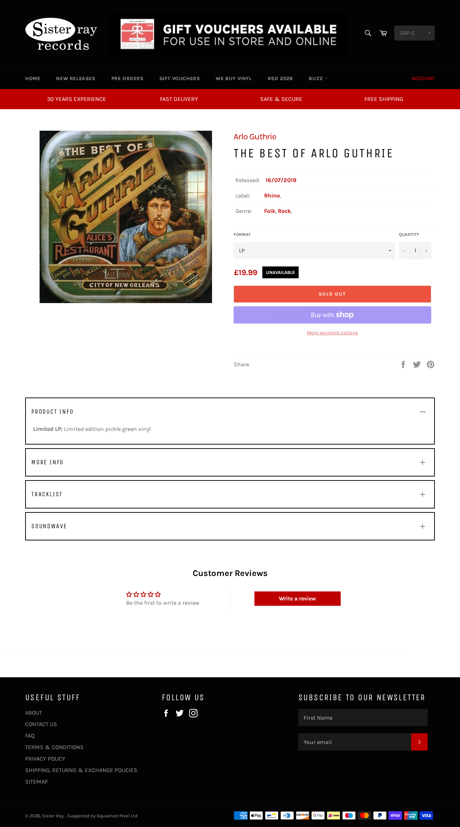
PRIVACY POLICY (45, 758)
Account (423, 78)
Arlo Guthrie (255, 136)
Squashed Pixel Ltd (117, 815)
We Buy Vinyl (234, 78)
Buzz (317, 78)
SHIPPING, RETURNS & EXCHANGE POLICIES (81, 770)
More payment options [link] (332, 333)
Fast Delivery (179, 99)
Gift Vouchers (180, 78)
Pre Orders (127, 78)
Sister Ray (53, 815)
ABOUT (33, 712)
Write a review (297, 598)
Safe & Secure (281, 99)
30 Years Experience (76, 99)
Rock (284, 211)
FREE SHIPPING (383, 99)
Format (242, 234)
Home (32, 78)
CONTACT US (41, 724)
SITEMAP (36, 781)
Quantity (409, 234)
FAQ (29, 735)
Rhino (272, 195)
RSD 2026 (280, 78)
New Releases (75, 78)
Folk (269, 211)
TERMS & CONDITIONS (54, 747)
